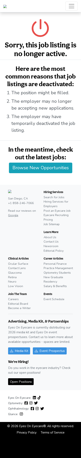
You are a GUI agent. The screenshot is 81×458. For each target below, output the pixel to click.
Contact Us (51, 241)
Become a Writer (19, 308)
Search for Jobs (54, 197)
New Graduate (53, 277)
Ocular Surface (18, 264)
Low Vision (15, 286)
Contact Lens (17, 268)
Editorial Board (18, 304)
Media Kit (21, 351)
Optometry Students (57, 273)
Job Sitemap (52, 224)
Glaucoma (15, 273)
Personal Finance (55, 264)
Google (13, 215)
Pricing (48, 220)
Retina (12, 277)
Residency (50, 281)
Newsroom (51, 246)
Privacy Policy (27, 432)
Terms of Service (53, 432)
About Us (50, 237)
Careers (13, 299)
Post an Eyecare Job (57, 211)
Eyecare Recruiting (56, 215)
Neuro (12, 281)
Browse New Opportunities (40, 168)
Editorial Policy (54, 251)
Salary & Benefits (55, 286)
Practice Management (58, 268)
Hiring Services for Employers (56, 203)
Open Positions (21, 381)
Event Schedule (54, 299)
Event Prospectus (52, 351)
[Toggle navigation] (71, 6)
